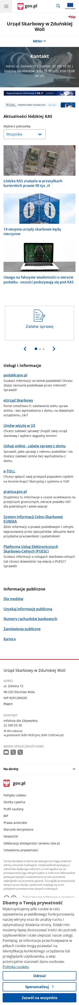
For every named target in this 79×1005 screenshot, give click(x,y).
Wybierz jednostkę (28, 126)
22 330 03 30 (13, 725)
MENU (37, 41)
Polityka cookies (15, 795)
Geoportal (11, 836)
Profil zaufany (13, 809)
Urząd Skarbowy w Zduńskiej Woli (39, 26)
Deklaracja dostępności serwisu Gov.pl (32, 843)
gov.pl (19, 783)
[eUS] (40, 105)
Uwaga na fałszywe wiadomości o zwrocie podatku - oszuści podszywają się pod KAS (39, 279)
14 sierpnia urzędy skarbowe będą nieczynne (32, 231)
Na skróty (11, 769)
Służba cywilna (14, 802)
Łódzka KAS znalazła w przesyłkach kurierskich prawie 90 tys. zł (33, 183)
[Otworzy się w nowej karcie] (7, 752)
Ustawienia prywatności (21, 850)
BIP (6, 816)
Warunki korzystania (18, 829)
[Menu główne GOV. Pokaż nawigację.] (6, 6)
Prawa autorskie (15, 823)
